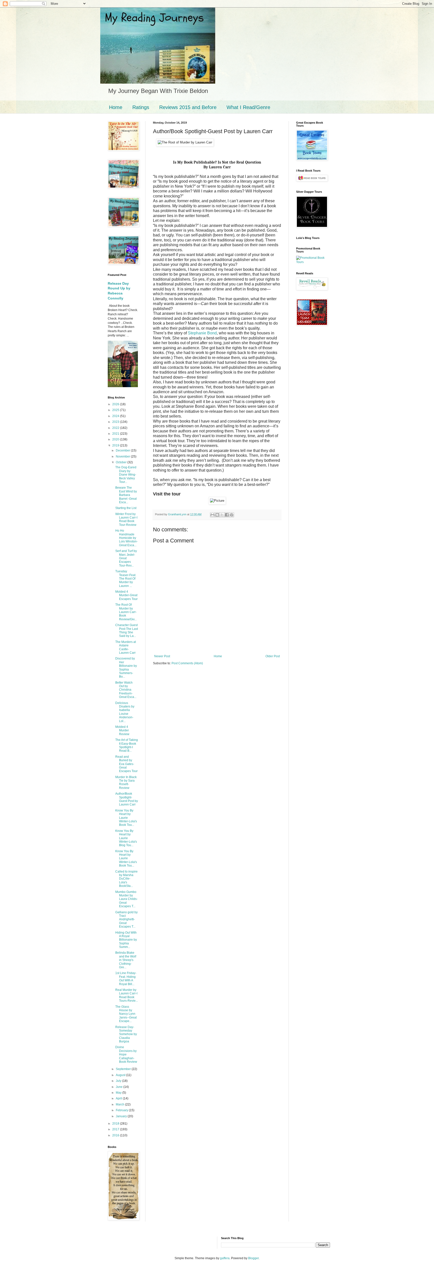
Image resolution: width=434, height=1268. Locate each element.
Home (115, 107)
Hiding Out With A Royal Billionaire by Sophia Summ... (126, 940)
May (119, 1092)
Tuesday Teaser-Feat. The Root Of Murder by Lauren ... (125, 579)
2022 (116, 428)
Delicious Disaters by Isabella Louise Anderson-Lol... (124, 712)
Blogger (253, 1258)
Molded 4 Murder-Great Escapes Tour (126, 595)
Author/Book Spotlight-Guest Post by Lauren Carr (126, 799)
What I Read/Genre (248, 107)
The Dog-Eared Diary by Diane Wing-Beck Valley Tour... (125, 475)
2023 (116, 422)
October (121, 462)
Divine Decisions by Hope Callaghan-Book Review (126, 1054)
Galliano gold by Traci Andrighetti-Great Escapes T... (126, 919)
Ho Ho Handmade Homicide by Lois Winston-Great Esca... (126, 538)
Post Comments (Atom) (187, 663)
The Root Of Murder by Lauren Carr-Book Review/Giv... (126, 612)
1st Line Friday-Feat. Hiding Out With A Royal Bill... (125, 978)
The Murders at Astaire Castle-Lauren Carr (125, 647)
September (124, 1069)
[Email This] (212, 514)
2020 (116, 439)
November (123, 456)
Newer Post (162, 656)
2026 (116, 404)
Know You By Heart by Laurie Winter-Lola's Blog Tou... (126, 838)
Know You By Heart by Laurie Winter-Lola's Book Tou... (126, 818)
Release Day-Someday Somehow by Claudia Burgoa (126, 1034)
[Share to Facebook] (226, 514)
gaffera (225, 1258)
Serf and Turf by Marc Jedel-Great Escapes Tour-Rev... (126, 558)
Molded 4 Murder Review (122, 730)
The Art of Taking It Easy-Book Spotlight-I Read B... (126, 745)
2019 (116, 445)
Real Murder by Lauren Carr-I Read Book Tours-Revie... (126, 995)
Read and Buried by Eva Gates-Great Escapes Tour (126, 764)
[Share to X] (222, 514)
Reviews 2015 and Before (187, 107)
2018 (116, 1123)
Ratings (140, 107)
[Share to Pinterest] (231, 514)
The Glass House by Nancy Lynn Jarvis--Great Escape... (126, 1014)
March (120, 1104)
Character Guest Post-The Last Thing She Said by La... (126, 630)
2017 (116, 1129)
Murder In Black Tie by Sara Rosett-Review (126, 782)
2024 (116, 416)
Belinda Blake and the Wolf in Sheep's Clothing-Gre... (125, 960)
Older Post (272, 656)
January (122, 1116)
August (121, 1075)
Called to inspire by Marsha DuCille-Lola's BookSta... (126, 879)
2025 (116, 410)
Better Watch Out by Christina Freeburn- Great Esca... (125, 690)
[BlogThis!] (217, 514)
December (123, 450)
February (122, 1110)
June (119, 1087)
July (119, 1081)
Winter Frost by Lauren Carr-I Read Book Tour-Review (126, 519)
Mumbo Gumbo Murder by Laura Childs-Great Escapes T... (126, 899)
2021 (116, 433)
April (119, 1098)
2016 (116, 1135)
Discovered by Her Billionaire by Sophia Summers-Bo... (126, 667)
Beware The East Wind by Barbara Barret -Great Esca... (126, 495)
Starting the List (125, 508)
